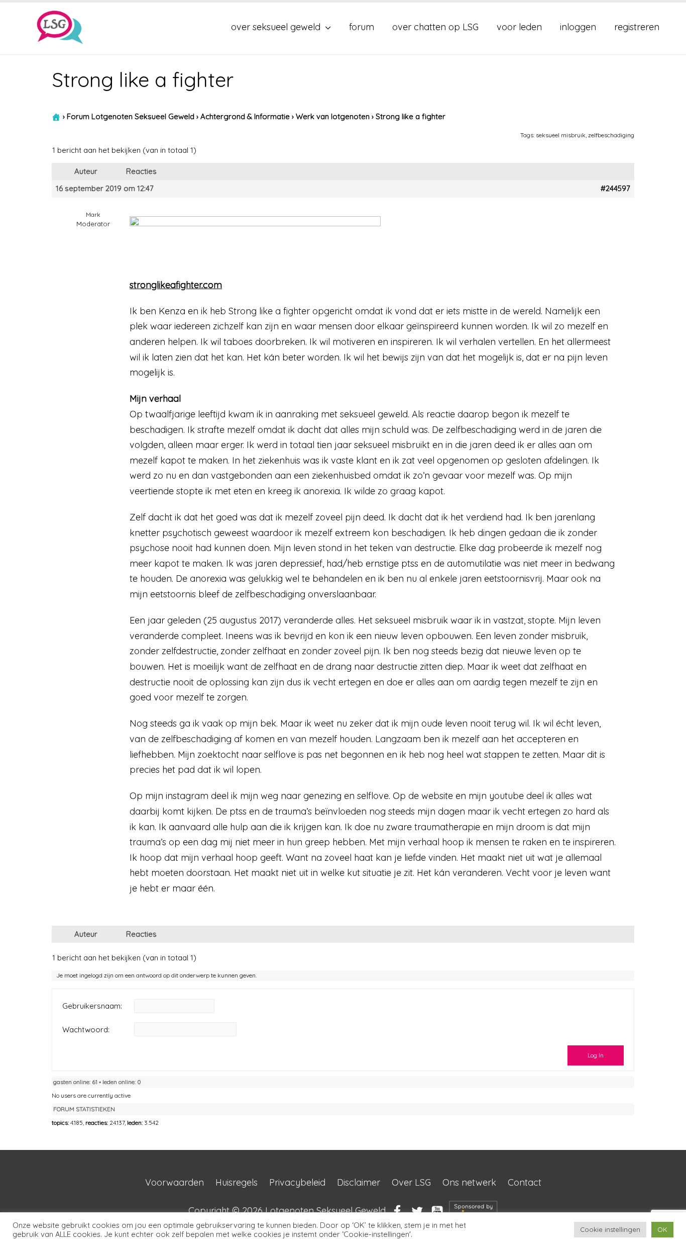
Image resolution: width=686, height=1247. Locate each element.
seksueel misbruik (561, 135)
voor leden (519, 27)
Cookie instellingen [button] (610, 1229)
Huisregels (236, 1182)
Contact (524, 1182)
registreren (636, 27)
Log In (596, 1055)
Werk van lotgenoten (333, 116)
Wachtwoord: (85, 1029)
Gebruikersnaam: (92, 1006)
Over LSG (411, 1182)
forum (361, 27)
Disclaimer (358, 1182)
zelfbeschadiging (611, 135)
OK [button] (662, 1229)
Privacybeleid (297, 1182)
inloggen (578, 27)
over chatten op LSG (435, 27)
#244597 (615, 188)
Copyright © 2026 (287, 1210)
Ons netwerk (469, 1182)
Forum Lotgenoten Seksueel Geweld (130, 116)
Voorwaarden (174, 1182)
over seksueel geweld (275, 27)
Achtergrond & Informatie (245, 116)
